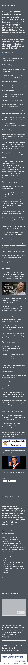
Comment (20, 612)
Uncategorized (5, 497)
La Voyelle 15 (7, 496)
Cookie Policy (10, 658)
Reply (4, 584)
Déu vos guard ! (9, 5)
